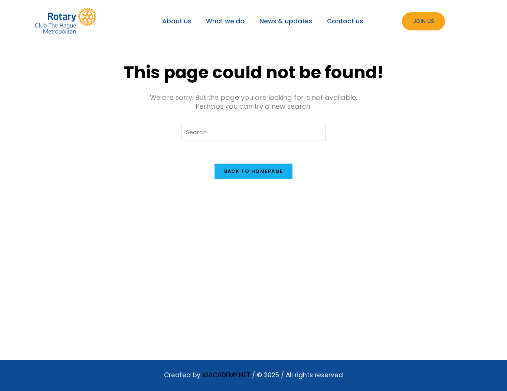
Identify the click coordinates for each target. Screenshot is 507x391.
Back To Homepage (253, 171)
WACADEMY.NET (226, 375)
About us (176, 21)
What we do (225, 21)
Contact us (345, 21)
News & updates (285, 21)
